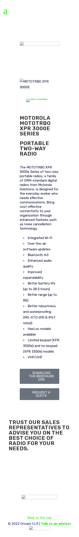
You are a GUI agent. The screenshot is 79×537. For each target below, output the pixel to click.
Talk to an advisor (56, 524)
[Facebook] (14, 469)
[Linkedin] (26, 469)
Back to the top (39, 518)
